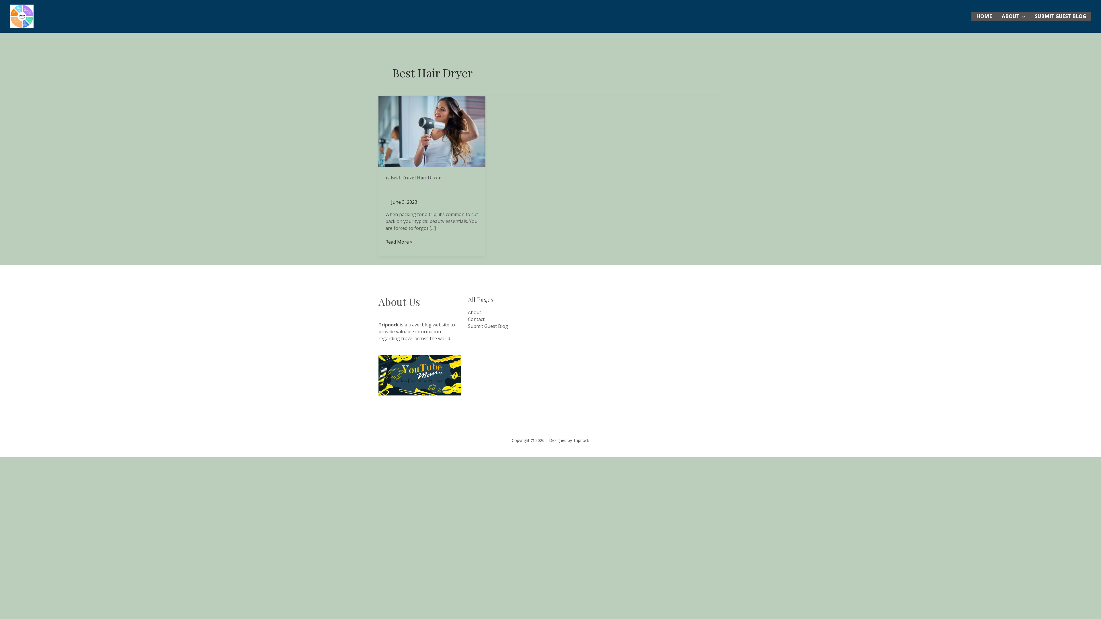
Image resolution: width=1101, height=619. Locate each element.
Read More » (398, 241)
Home (984, 16)
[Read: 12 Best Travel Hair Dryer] (431, 131)
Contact (476, 319)
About (1010, 16)
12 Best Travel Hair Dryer (413, 177)
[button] (1022, 16)
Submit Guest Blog (1060, 16)
